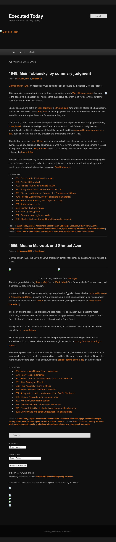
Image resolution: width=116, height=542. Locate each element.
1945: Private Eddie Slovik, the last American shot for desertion (45, 407)
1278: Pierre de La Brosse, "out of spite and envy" (38, 200)
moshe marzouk (21, 424)
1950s (74, 421)
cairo (86, 421)
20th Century (22, 225)
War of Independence (82, 92)
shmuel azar (64, 424)
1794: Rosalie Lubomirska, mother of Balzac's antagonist (42, 196)
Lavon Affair (27, 152)
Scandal (30, 421)
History (82, 225)
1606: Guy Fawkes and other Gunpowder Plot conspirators (43, 411)
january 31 (93, 421)
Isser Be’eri (37, 141)
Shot (59, 228)
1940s (18, 231)
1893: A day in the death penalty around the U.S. (38, 189)
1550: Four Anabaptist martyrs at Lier (32, 385)
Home (12, 52)
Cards (32, 52)
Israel (88, 225)
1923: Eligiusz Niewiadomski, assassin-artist (36, 396)
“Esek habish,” (62, 282)
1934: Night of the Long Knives (29, 207)
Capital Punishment (37, 225)
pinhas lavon (52, 424)
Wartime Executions (96, 228)
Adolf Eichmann (62, 166)
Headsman (37, 78)
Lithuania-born (61, 107)
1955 (80, 421)
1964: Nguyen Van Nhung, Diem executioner (36, 371)
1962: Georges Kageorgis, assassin (32, 215)
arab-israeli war (33, 231)
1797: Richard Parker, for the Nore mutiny (34, 185)
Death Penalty (53, 225)
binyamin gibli (47, 231)
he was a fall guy (28, 330)
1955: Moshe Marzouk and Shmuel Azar (45, 245)
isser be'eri (58, 231)
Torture (53, 421)
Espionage (64, 225)
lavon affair (76, 231)
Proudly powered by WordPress (58, 531)
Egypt (81, 418)
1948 (24, 231)
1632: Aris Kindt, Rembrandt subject (32, 400)
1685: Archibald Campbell (27, 181)
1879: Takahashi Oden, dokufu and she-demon (37, 404)
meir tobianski (88, 231)
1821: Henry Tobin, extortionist (29, 374)
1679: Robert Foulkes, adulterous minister (35, 389)
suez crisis (85, 424)
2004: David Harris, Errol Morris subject (33, 178)
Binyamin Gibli (41, 148)
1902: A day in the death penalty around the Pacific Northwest (44, 393)
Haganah (42, 111)
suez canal (75, 424)
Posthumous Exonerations (45, 228)
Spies (64, 228)
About (22, 52)
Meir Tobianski (45, 107)
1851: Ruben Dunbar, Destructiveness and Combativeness (43, 378)
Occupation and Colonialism (21, 228)
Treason (60, 421)
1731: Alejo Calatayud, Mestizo (29, 382)
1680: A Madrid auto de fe (27, 204)
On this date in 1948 (18, 85)
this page (72, 278)
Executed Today (26, 16)
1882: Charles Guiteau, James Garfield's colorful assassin (43, 218)
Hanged (97, 418)
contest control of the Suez (71, 359)
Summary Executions (77, 228)
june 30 (67, 231)
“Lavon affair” (41, 282)
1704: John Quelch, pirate (27, 211)
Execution (74, 225)
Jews (94, 225)
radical (40, 300)
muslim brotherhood (37, 424)
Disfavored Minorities (69, 418)
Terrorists (45, 421)
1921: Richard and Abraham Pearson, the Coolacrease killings (45, 193)
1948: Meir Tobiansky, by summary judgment (50, 73)
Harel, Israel (15, 126)
